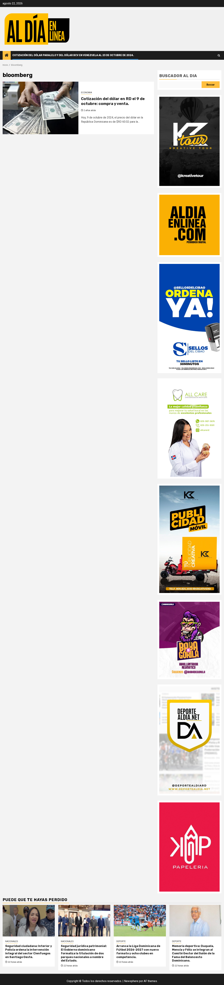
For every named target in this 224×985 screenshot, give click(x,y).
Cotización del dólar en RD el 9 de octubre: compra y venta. (113, 101)
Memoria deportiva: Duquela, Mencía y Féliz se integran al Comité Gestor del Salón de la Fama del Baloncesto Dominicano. (193, 953)
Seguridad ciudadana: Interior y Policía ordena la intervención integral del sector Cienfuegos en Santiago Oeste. (28, 951)
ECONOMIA (86, 92)
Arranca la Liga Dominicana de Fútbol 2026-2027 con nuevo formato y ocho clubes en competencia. (138, 951)
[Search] (219, 55)
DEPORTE (121, 941)
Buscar (210, 84)
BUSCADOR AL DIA (178, 75)
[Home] (7, 55)
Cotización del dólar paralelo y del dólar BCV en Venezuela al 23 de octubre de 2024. (73, 55)
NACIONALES (11, 941)
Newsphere (131, 981)
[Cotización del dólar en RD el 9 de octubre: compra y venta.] (40, 108)
